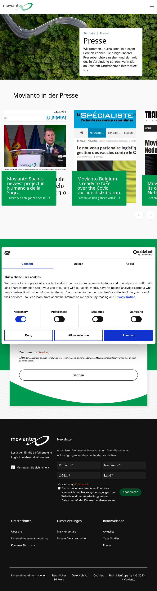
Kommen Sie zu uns (23, 545)
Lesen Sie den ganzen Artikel (27, 198)
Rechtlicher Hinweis (59, 577)
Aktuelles (108, 531)
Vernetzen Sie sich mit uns (33, 467)
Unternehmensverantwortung (29, 538)
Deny (28, 335)
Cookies (98, 575)
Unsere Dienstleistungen (72, 538)
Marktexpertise (66, 531)
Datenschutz (80, 575)
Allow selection (78, 335)
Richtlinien (115, 575)
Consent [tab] (27, 263)
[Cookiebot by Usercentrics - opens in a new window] (136, 253)
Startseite (89, 33)
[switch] (59, 319)
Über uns (16, 531)
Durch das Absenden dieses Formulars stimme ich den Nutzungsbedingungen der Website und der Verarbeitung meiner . (88, 494)
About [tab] (130, 263)
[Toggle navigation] (152, 7)
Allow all (128, 335)
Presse (104, 33)
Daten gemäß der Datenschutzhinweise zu (88, 500)
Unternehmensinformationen (28, 575)
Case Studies (111, 538)
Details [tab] (78, 263)
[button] (150, 215)
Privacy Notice (124, 296)
